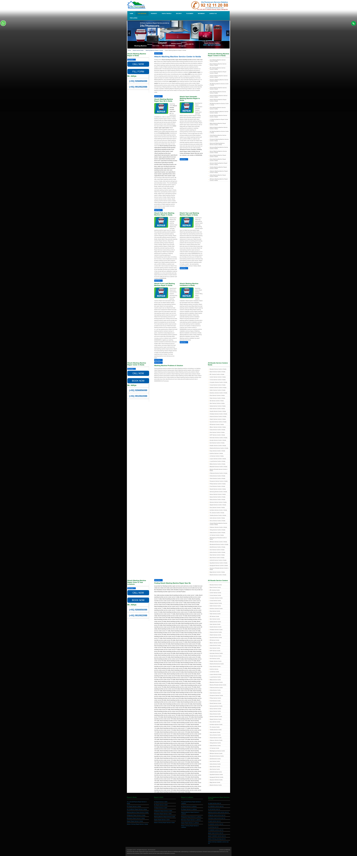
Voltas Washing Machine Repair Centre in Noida (218, 175)
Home (131, 13)
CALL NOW (138, 64)
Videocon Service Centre (216, 740)
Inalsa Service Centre (215, 645)
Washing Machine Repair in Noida (154, 50)
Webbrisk (227, 849)
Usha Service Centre (215, 732)
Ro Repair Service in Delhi (161, 804)
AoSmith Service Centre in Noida (218, 560)
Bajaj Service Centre (215, 782)
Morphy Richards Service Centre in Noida (218, 469)
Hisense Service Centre (216, 632)
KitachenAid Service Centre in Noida (219, 448)
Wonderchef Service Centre (217, 756)
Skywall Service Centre (215, 719)
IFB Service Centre (214, 640)
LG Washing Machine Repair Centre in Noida (219, 120)
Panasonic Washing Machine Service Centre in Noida (219, 139)
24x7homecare (151, 849)
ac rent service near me (214, 809)
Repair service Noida (138, 50)
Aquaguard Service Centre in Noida (219, 565)
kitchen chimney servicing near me (217, 839)
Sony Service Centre (215, 722)
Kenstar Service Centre (215, 656)
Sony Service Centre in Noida (217, 507)
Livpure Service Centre (215, 674)
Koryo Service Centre (215, 666)
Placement (189, 13)
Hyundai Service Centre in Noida (218, 421)
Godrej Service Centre (215, 621)
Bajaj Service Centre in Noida (217, 572)
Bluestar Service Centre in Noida (218, 369)
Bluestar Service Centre (216, 584)
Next (228, 33)
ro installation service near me (215, 830)
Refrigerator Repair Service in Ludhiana (191, 816)
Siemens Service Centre (216, 716)
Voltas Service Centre (215, 745)
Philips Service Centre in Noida (218, 483)
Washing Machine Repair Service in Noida (137, 812)
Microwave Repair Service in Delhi (163, 813)
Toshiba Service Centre (216, 729)
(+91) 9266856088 (138, 81)
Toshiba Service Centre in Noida (218, 515)
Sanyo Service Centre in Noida (217, 497)
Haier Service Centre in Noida (217, 408)
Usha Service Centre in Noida (217, 518)
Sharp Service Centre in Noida (217, 499)
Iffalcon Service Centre (215, 642)
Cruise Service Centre (215, 600)
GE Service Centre (214, 616)
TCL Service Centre (215, 727)
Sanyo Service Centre (215, 711)
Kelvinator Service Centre (216, 653)
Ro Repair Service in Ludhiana (189, 809)
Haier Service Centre (215, 624)
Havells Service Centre (215, 627)
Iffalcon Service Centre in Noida (218, 427)
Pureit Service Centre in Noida (217, 486)
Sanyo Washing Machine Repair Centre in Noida (218, 155)
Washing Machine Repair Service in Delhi (164, 816)
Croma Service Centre (215, 595)
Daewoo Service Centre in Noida (218, 387)
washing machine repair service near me (218, 812)
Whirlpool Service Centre (216, 753)
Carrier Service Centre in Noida (218, 377)
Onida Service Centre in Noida (217, 476)
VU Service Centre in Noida (217, 535)
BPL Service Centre (215, 590)
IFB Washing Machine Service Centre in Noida (219, 104)
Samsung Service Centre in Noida (218, 491)
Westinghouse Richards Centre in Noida (218, 538)
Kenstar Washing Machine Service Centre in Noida (218, 116)
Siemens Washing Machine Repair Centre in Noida (218, 163)
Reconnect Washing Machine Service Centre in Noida (217, 143)
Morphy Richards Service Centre (218, 685)
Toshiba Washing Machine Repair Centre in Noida (218, 167)
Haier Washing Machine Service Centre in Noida (218, 92)
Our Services (142, 13)
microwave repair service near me (216, 818)
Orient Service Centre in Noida (217, 478)
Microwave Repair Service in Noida (136, 818)
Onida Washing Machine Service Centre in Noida (218, 135)
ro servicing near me (213, 827)
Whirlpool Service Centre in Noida (218, 541)
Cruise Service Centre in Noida (217, 385)
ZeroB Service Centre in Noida (217, 547)
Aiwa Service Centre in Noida (217, 555)
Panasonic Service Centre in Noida (218, 481)
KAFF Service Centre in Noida (217, 435)
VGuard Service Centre (215, 737)
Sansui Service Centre (215, 708)
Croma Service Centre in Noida (218, 379)
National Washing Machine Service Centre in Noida (218, 128)
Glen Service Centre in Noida (217, 403)
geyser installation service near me (217, 836)
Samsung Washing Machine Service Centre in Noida (219, 147)
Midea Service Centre (215, 679)
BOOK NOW (138, 380)
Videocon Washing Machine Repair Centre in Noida (219, 171)
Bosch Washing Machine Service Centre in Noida (218, 64)
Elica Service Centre (215, 611)
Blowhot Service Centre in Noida (218, 574)
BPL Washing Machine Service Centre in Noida (217, 68)
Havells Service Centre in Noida (218, 411)
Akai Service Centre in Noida (217, 557)
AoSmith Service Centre (216, 772)
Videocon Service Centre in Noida (218, 527)
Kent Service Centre (215, 658)
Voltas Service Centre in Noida (217, 532)
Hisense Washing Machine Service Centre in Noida (218, 96)
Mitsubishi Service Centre (216, 682)
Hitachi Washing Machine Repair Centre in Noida (218, 100)
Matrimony (201, 13)
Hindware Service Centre (216, 629)
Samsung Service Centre (216, 706)
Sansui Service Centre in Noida (218, 494)
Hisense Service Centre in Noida (218, 416)
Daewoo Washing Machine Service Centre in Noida (218, 76)
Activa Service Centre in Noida (217, 552)
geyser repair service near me (215, 833)
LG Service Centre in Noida (217, 456)
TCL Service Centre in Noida (217, 512)
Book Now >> (131, 59)
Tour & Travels (166, 13)
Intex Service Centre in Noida (217, 432)
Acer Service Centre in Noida (217, 549)
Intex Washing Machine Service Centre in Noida (218, 108)
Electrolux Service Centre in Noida (218, 393)
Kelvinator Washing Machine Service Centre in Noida (219, 112)
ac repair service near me (214, 803)
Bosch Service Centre (215, 587)
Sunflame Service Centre (216, 724)
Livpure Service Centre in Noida (218, 458)
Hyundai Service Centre (216, 637)
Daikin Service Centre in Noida (217, 390)
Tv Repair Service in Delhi (160, 807)
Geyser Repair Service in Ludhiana (190, 822)
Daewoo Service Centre (216, 603)
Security (179, 13)
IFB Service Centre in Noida (217, 424)
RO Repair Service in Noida (134, 806)
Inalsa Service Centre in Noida (217, 429)
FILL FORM (138, 71)
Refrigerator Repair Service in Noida (136, 815)
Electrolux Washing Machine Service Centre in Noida (219, 80)
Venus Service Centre (215, 735)
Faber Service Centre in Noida (217, 398)
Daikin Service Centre (215, 606)
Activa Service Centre (215, 764)
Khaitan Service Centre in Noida (218, 445)
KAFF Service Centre (215, 650)
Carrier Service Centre (215, 592)
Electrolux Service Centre (216, 608)
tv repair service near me (214, 821)
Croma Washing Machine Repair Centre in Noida (218, 72)
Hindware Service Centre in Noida (218, 414)
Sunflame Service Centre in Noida (218, 510)
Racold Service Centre (215, 703)
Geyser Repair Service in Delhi (162, 819)
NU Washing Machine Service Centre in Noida (219, 132)
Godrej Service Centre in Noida (218, 406)
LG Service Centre (214, 671)
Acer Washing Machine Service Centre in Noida (218, 60)
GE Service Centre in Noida (217, 400)
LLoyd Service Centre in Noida (217, 461)
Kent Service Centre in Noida (217, 443)
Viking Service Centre (215, 743)
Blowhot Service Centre (216, 785)
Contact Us (213, 13)
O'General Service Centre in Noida (218, 473)
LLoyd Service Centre (215, 677)
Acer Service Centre (215, 761)
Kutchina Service (214, 669)
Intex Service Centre (215, 648)
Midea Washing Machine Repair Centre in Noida (218, 124)
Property (154, 13)
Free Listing (133, 18)
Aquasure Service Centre (216, 779)
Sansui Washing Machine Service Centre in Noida (218, 151)
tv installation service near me (215, 824)
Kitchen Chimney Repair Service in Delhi (164, 822)
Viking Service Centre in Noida (217, 530)
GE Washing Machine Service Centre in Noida (219, 84)
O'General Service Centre (216, 687)
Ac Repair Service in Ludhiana (189, 806)
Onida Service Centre (215, 690)
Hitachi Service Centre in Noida (218, 419)
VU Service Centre (214, 748)
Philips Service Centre (215, 698)
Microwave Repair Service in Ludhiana (191, 819)
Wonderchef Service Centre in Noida (219, 544)
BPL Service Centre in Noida (217, 374)
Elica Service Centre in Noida (217, 395)
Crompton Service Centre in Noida (218, 382)
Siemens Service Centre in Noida (218, 502)
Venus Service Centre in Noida (217, 520)
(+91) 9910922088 (138, 87)
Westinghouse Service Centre (217, 751)
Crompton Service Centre (216, 598)
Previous (129, 33)
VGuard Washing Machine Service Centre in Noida (218, 523)
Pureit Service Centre (215, 700)
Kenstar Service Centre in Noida (218, 440)
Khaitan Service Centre (215, 661)
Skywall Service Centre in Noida (218, 505)
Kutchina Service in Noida (216, 453)
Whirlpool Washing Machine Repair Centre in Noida (219, 179)
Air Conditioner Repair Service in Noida (137, 809)
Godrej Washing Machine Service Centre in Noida (218, 88)
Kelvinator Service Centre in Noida (218, 437)
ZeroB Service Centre (215, 758)
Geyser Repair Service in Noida (135, 821)
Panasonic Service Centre (216, 695)
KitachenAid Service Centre (217, 664)
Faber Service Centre (215, 613)
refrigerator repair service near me (216, 815)
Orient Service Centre (215, 693)
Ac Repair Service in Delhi (160, 801)
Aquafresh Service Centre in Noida (218, 563)
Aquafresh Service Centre (216, 774)
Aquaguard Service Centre (216, 777)
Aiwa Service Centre (215, 766)
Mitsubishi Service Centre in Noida (218, 466)
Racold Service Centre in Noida (218, 489)
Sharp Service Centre (215, 714)
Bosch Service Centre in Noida (217, 371)
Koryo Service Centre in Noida (217, 451)
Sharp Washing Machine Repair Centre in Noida (218, 159)
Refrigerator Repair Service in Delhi (163, 810)
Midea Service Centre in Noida (217, 464)
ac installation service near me (215, 806)
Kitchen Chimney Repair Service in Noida (137, 824)
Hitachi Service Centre (215, 635)
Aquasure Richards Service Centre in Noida (219, 568)
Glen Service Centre (215, 619)
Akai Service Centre (215, 769)
